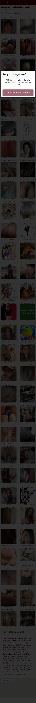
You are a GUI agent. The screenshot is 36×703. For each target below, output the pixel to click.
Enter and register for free (18, 92)
